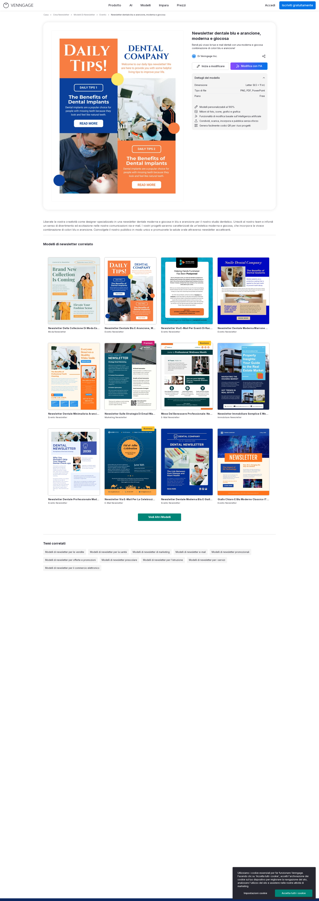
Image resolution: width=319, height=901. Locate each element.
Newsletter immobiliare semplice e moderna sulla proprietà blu (243, 413)
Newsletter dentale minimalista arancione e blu (74, 413)
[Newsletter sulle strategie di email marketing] (130, 376)
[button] (210, 66)
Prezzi (181, 5)
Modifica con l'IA (251, 66)
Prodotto (114, 5)
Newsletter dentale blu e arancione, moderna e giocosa (130, 328)
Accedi (270, 5)
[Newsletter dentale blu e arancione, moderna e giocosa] (130, 291)
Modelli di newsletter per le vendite (64, 552)
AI (130, 5)
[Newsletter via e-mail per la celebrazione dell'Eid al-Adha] (130, 462)
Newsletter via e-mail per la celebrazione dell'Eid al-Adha (130, 499)
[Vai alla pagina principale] (18, 5)
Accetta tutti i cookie (294, 893)
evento (103, 14)
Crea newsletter (61, 14)
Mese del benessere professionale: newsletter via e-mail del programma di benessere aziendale (187, 413)
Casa (46, 14)
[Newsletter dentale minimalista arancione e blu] (74, 376)
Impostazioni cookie (255, 893)
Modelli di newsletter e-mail (191, 552)
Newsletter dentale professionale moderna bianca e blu (74, 499)
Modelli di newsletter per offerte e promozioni (70, 560)
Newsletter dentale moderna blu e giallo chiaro (187, 499)
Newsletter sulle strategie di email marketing (130, 413)
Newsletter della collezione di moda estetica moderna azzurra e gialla (74, 328)
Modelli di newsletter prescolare (119, 560)
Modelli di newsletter (84, 14)
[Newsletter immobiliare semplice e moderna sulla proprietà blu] (243, 376)
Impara (164, 5)
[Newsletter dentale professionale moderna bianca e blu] (74, 462)
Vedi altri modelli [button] (159, 517)
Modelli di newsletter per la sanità (108, 552)
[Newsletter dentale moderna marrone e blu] (243, 291)
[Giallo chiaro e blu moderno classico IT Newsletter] (243, 462)
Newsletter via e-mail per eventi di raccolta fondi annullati (187, 328)
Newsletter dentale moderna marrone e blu (243, 328)
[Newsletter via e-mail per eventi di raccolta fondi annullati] (187, 291)
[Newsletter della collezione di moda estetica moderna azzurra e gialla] (74, 291)
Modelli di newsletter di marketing (151, 552)
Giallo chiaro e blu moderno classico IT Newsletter (243, 499)
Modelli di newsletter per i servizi (207, 560)
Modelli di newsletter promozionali (230, 552)
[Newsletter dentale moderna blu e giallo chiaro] (187, 462)
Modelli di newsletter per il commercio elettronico (72, 567)
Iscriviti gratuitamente (297, 5)
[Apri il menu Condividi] (263, 56)
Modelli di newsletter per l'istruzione (163, 560)
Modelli (146, 5)
